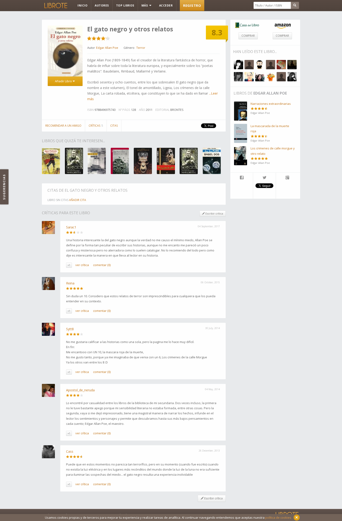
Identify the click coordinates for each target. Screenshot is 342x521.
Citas (114, 126)
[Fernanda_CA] (238, 64)
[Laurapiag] (281, 76)
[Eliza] (270, 64)
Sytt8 (70, 329)
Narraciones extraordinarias (271, 104)
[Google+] (287, 178)
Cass (69, 451)
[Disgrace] (249, 64)
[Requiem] (292, 76)
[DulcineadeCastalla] (238, 76)
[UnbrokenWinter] (292, 64)
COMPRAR (248, 36)
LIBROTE (55, 5)
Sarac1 (71, 227)
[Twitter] (264, 178)
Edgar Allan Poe (270, 93)
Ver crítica (82, 265)
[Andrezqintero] (249, 76)
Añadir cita (77, 200)
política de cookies (278, 517)
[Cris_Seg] (260, 76)
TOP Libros (125, 5)
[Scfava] (270, 76)
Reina (70, 283)
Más (145, 5)
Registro (192, 5)
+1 (69, 265)
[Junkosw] (281, 64)
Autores (102, 5)
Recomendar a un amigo (63, 126)
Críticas (96, 126)
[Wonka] (260, 64)
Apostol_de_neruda (80, 390)
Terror (140, 48)
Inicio (82, 5)
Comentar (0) (102, 265)
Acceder (166, 5)
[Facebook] (241, 178)
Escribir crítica (214, 213)
